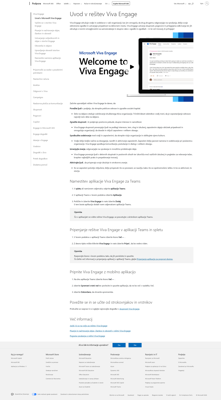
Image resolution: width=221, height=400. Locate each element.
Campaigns (38, 97)
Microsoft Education (85, 358)
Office (58, 3)
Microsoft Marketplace (152, 374)
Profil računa (50, 358)
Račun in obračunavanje (93, 3)
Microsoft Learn (150, 362)
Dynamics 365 (114, 370)
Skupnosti (37, 109)
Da (119, 345)
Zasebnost (131, 395)
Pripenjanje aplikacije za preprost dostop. (155, 259)
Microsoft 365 (48, 3)
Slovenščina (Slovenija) (22, 394)
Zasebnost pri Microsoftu (186, 366)
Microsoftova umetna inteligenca (120, 358)
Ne (135, 345)
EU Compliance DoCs (185, 395)
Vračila (48, 366)
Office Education (84, 374)
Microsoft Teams (115, 387)
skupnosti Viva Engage (129, 308)
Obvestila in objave (43, 45)
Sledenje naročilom (52, 370)
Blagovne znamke (157, 395)
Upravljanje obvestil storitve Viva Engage (47, 52)
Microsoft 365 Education (86, 370)
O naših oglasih (171, 395)
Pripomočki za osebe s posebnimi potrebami (48, 71)
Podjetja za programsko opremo (155, 383)
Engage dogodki (40, 134)
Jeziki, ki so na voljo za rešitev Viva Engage (88, 325)
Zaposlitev (181, 358)
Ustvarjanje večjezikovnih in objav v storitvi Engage (47, 39)
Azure (112, 366)
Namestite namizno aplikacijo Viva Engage (48, 59)
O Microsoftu (182, 362)
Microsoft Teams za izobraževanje (89, 366)
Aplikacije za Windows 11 (19, 366)
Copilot (36, 121)
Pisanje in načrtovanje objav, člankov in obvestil (47, 32)
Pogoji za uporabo (143, 395)
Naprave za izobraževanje (87, 362)
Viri (106, 3)
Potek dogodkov (40, 158)
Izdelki (66, 3)
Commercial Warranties (53, 379)
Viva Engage (38, 14)
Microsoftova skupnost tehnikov (155, 370)
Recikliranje (49, 374)
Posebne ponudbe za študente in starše (91, 383)
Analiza (36, 85)
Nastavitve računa (41, 78)
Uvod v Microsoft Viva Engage (48, 18)
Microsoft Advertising (117, 379)
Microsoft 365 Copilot (117, 383)
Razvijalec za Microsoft (152, 358)
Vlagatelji (181, 370)
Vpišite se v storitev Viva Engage (45, 24)
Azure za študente (84, 387)
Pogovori (37, 115)
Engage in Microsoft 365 (44, 128)
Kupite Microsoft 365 (121, 3)
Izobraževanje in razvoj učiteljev (89, 379)
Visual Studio (149, 387)
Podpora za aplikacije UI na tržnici (155, 366)
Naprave (76, 3)
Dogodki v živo (39, 152)
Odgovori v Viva (40, 91)
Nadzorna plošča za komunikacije (48, 103)
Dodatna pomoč (40, 164)
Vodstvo (36, 146)
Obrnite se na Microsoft (116, 395)
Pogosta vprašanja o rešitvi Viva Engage (87, 336)
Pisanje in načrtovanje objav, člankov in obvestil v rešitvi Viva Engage (100, 330)
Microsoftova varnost (117, 362)
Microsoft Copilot (16, 358)
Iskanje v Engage (40, 140)
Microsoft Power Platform (153, 379)
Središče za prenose (52, 362)
